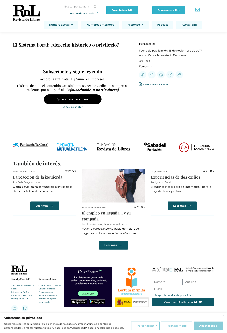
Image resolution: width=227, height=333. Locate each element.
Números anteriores (100, 24)
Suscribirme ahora (72, 99)
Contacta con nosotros (50, 285)
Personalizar (145, 325)
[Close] (224, 316)
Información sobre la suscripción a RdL (21, 297)
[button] (142, 74)
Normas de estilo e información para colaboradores (48, 298)
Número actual (59, 24)
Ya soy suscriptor (73, 106)
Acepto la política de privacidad (174, 295)
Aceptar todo (208, 325)
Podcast (162, 24)
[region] (113, 323)
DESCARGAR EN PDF (155, 84)
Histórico (134, 24)
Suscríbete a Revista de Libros (22, 287)
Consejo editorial (47, 288)
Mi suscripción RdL (20, 292)
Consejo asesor (46, 292)
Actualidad (189, 24)
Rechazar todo (177, 325)
